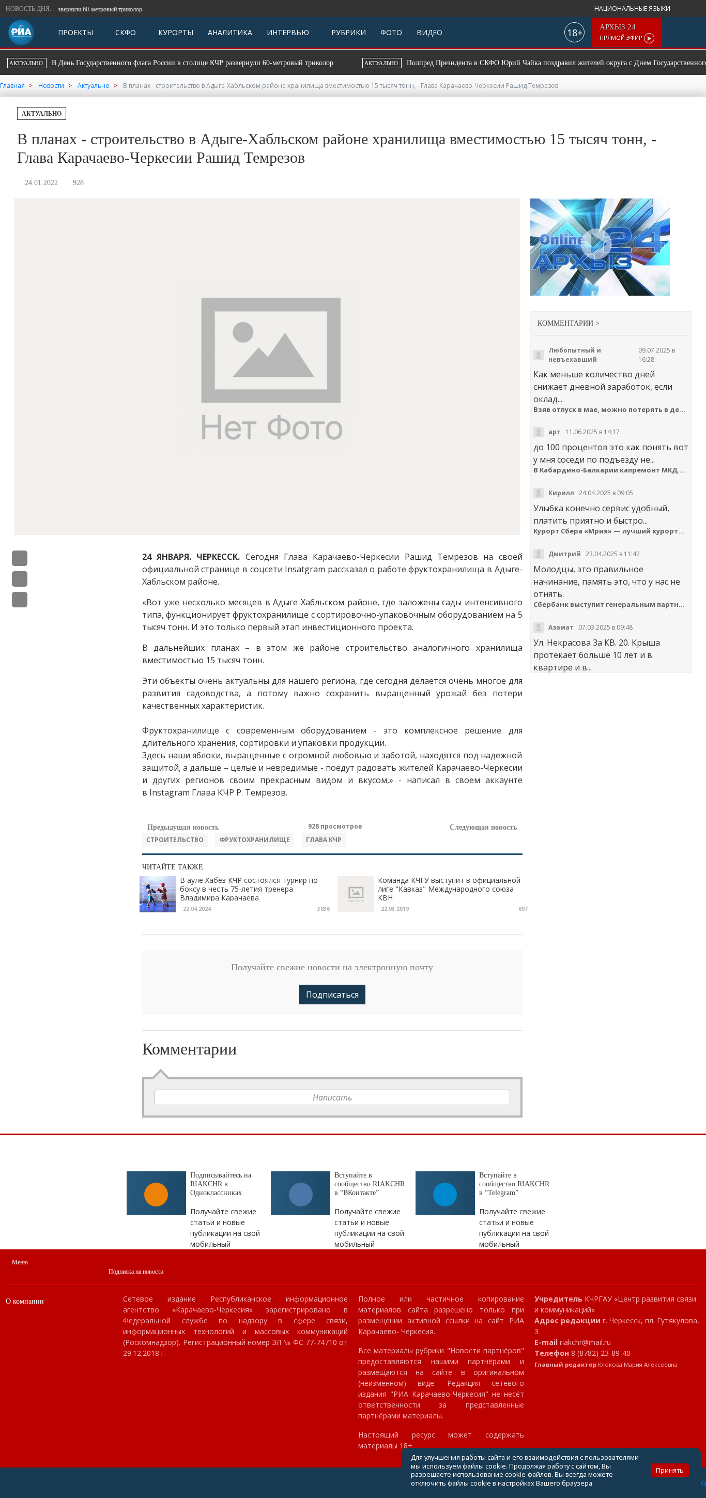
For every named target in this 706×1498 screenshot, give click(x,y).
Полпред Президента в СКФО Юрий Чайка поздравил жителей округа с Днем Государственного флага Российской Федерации (231, 63)
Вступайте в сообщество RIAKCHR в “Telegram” (514, 1184)
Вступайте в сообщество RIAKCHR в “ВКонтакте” (369, 1184)
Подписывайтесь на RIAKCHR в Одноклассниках (220, 1184)
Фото (391, 32)
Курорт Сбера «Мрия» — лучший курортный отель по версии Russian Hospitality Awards (611, 531)
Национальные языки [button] (633, 8)
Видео (429, 32)
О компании (25, 1301)
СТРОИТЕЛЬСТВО (175, 839)
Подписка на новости (136, 1271)
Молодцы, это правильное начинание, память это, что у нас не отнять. (606, 581)
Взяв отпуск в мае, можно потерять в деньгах (611, 409)
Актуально (42, 113)
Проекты (75, 32)
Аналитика (230, 32)
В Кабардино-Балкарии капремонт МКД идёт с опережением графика (611, 470)
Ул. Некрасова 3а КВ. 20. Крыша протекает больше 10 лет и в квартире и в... (596, 655)
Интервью (288, 32)
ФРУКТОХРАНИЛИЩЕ (254, 839)
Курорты (174, 32)
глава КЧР (324, 839)
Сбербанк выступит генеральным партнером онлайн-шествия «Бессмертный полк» (611, 604)
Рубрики (347, 32)
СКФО (124, 32)
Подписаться (332, 994)
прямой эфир (622, 32)
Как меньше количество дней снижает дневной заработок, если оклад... (602, 387)
